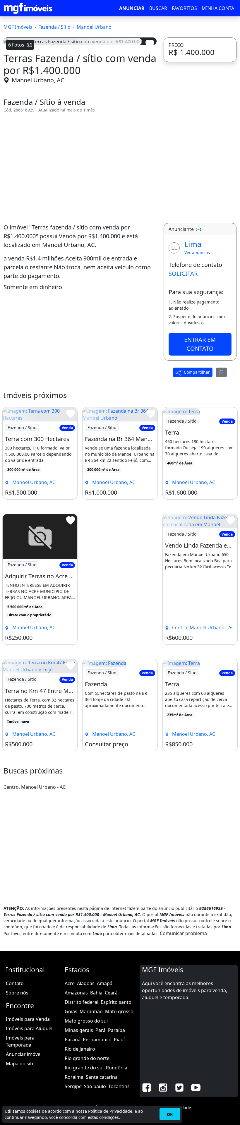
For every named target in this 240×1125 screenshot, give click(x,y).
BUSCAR (158, 8)
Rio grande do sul (84, 1067)
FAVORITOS (184, 8)
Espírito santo (116, 1002)
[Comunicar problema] (221, 372)
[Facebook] (146, 1087)
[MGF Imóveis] (28, 8)
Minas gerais (79, 1030)
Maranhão (91, 1011)
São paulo (95, 1086)
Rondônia (116, 1067)
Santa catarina (102, 1077)
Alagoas (86, 983)
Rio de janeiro (80, 1049)
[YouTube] (195, 1087)
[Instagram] (163, 1087)
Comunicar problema (183, 933)
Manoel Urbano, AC (38, 80)
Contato (15, 983)
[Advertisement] (80, 168)
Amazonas (76, 992)
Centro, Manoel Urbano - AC (35, 787)
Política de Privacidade (110, 1111)
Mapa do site (20, 1063)
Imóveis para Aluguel (29, 1028)
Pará (100, 1030)
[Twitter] (179, 1087)
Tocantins (119, 1086)
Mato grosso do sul (86, 1021)
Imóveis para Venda (28, 1019)
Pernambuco (97, 1039)
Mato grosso (119, 1011)
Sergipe (73, 1086)
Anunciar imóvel (24, 1054)
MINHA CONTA (218, 8)
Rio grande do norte (87, 1058)
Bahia (96, 992)
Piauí (119, 1039)
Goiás (71, 1011)
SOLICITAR (183, 273)
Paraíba (116, 1030)
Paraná (72, 1039)
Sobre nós (17, 992)
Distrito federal (81, 1002)
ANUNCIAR (132, 8)
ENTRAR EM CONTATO (200, 344)
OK (170, 1114)
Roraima (74, 1077)
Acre (70, 983)
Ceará (111, 992)
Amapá (104, 983)
